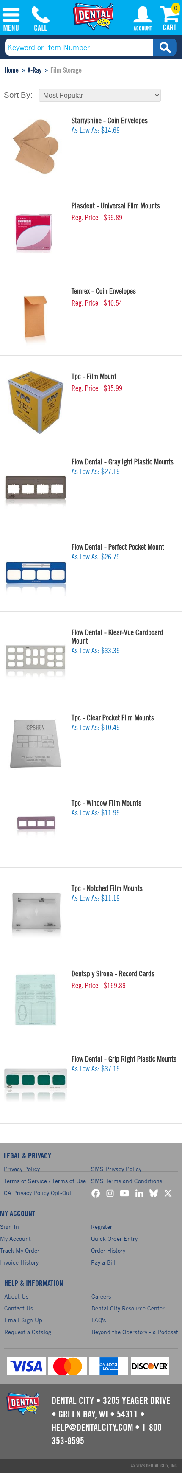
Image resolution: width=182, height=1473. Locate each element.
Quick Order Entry (114, 1238)
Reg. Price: (86, 218)
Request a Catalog (27, 1331)
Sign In (9, 1226)
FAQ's (98, 1320)
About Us (16, 1296)
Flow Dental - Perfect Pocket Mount (118, 547)
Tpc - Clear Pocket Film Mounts (113, 718)
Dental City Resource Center (128, 1308)
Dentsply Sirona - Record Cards (113, 974)
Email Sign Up (23, 1320)
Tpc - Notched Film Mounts (107, 888)
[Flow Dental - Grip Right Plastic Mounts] (35, 1085)
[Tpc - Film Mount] (35, 402)
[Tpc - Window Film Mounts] (35, 829)
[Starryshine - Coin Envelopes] (35, 146)
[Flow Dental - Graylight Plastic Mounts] (35, 488)
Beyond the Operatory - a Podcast (134, 1331)
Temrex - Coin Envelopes (104, 291)
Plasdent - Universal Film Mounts (116, 206)
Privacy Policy (22, 1168)
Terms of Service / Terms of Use (45, 1180)
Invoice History (19, 1262)
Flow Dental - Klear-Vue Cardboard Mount (117, 637)
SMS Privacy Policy (116, 1168)
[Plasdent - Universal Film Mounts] (35, 232)
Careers (101, 1296)
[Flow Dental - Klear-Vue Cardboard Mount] (35, 658)
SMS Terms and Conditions (126, 1180)
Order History (108, 1250)
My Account (142, 20)
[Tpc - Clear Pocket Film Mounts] (35, 744)
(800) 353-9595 (40, 20)
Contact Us (18, 1308)
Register (101, 1226)
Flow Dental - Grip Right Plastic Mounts (124, 1059)
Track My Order (19, 1250)
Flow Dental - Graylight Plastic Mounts (123, 462)
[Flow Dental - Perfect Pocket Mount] (35, 573)
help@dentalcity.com (92, 1427)
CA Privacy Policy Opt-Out (38, 1192)
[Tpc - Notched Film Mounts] (35, 914)
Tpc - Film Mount (94, 376)
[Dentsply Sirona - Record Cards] (35, 1000)
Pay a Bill (103, 1262)
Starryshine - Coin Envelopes (110, 120)
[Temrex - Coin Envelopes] (35, 317)
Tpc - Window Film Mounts (106, 803)
